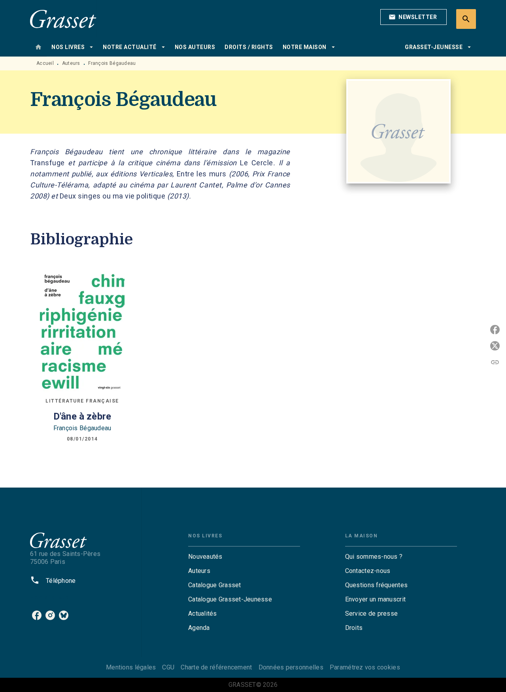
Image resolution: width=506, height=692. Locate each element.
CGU (168, 667)
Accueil (45, 63)
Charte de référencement (216, 667)
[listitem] (36, 615)
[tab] (38, 47)
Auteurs (71, 63)
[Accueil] (63, 19)
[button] (413, 17)
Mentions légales (131, 667)
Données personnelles (291, 667)
